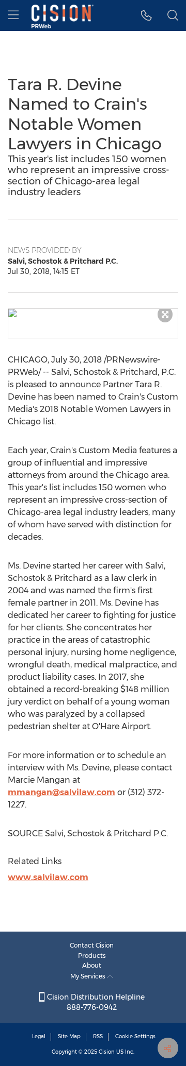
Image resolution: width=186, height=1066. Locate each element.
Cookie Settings (135, 1036)
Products (92, 955)
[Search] (173, 15)
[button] (93, 313)
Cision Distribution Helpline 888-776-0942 (95, 1002)
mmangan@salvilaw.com (61, 792)
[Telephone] (146, 15)
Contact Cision (92, 945)
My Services (88, 976)
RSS (98, 1036)
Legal (38, 1036)
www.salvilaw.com (48, 877)
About (91, 965)
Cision (107, 1051)
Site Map (69, 1036)
